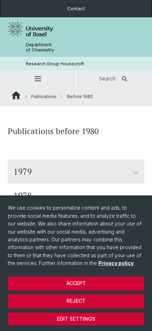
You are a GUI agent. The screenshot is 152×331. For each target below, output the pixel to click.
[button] (38, 78)
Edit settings (76, 319)
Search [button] (107, 79)
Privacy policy (116, 263)
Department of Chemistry (40, 47)
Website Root (16, 95)
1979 (22, 171)
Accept (76, 283)
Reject (76, 301)
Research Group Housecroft (55, 63)
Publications (44, 96)
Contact (76, 8)
